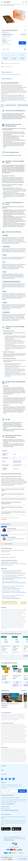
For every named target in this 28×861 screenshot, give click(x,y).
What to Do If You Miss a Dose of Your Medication (10, 704)
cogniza (11, 714)
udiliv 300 (7, 714)
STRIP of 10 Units (6, 34)
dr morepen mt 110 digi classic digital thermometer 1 (11, 724)
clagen (5, 718)
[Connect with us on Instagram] (2, 779)
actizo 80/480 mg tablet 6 (6, 749)
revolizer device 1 (15, 732)
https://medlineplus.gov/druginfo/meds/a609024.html (14, 573)
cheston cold (17, 714)
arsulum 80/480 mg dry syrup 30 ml (18, 750)
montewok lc (15, 716)
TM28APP (9, 859)
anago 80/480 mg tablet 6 (17, 749)
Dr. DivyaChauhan (11, 537)
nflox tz (19, 716)
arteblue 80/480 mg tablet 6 (18, 751)
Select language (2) (6, 78)
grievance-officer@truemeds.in (11, 810)
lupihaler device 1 (11, 731)
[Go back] (2, 2)
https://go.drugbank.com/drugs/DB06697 (11, 588)
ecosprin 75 (6, 715)
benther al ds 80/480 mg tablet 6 (11, 758)
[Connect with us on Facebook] (6, 779)
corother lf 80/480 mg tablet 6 (13, 761)
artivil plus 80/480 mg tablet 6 (11, 757)
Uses (2, 105)
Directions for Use (11, 105)
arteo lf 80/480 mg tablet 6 (6, 753)
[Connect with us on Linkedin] (14, 779)
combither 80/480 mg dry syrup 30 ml (13, 759)
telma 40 (3, 714)
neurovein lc (18, 718)
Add (22, 43)
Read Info (24, 34)
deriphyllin (11, 719)
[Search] (23, 2)
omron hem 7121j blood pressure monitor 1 (13, 739)
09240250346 (14, 562)
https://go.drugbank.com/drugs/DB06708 (11, 598)
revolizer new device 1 (18, 742)
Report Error (4, 519)
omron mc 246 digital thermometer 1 (18, 734)
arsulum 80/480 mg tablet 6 (6, 751)
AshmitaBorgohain (11, 528)
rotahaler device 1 (21, 726)
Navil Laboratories (5, 32)
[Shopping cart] (26, 2)
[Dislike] (25, 603)
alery (14, 718)
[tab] (14, 766)
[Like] (22, 603)
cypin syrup (10, 718)
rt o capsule (18, 715)
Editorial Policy (9, 543)
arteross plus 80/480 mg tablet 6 (8, 754)
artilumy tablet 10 (18, 754)
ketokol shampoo (8, 716)
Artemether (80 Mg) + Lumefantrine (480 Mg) (11, 74)
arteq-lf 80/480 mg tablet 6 (18, 753)
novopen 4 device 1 (10, 742)
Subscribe (22, 791)
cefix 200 (6, 719)
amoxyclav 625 (13, 715)
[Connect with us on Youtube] (10, 779)
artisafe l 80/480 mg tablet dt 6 (11, 755)
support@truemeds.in (5, 562)
